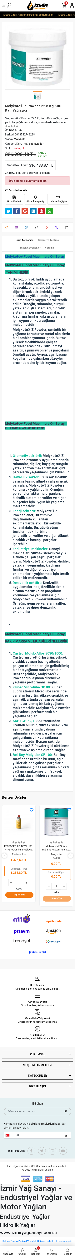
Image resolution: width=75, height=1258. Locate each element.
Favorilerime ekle (17, 190)
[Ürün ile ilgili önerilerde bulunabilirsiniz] (67, 227)
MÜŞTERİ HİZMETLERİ (37, 1065)
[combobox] (8, 1135)
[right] (71, 855)
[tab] (25, 240)
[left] (4, 855)
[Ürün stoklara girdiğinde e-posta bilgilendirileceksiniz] (47, 227)
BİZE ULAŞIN (37, 1086)
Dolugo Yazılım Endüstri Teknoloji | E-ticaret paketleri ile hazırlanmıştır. (37, 1241)
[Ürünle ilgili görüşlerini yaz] (27, 227)
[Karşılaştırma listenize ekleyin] (37, 227)
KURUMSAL (37, 1054)
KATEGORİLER (37, 1075)
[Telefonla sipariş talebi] (57, 227)
